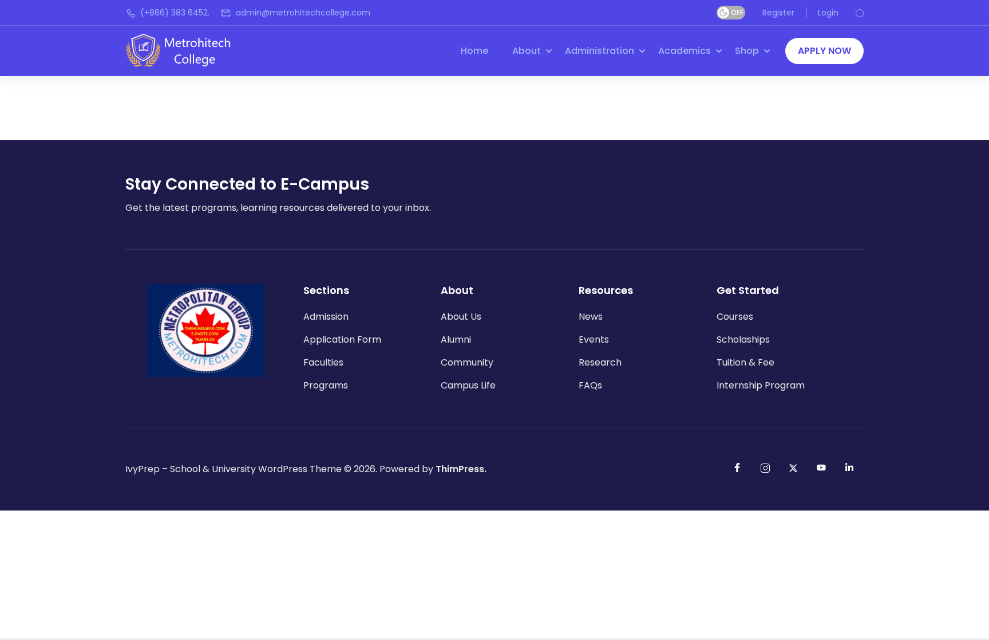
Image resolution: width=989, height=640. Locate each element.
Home (474, 50)
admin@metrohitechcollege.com (303, 12)
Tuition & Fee (745, 362)
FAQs (590, 385)
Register (778, 12)
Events (594, 339)
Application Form (342, 339)
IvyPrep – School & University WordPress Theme (233, 469)
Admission (326, 316)
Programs (325, 385)
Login (828, 12)
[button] (824, 51)
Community (467, 362)
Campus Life (468, 385)
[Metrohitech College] (184, 50)
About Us (461, 316)
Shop (747, 50)
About (526, 50)
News (591, 316)
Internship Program (761, 385)
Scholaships (743, 339)
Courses (735, 316)
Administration (599, 50)
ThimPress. (461, 469)
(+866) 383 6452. (174, 12)
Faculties (323, 362)
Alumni (456, 339)
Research (600, 362)
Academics (684, 50)
